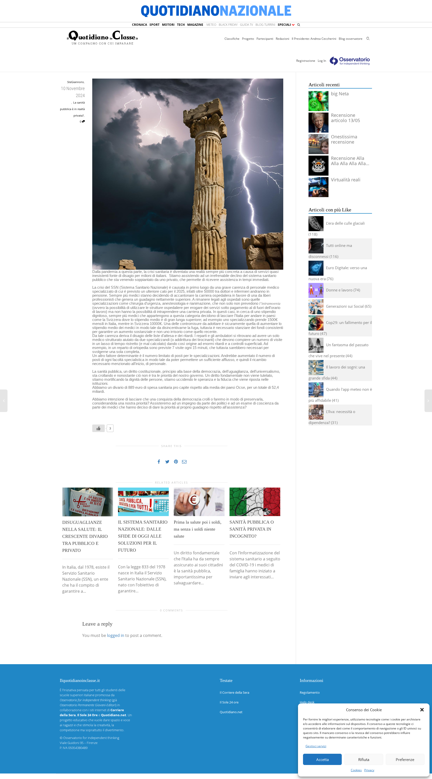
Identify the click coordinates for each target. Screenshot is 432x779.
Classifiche (232, 39)
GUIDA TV (246, 25)
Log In (322, 61)
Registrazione (305, 61)
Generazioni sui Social (345, 306)
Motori (168, 25)
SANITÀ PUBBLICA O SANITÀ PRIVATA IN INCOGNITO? (252, 529)
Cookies (356, 770)
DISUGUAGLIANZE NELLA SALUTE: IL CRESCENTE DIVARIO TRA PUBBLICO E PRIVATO (85, 536)
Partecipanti (264, 39)
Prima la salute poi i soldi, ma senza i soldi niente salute (198, 529)
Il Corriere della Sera (234, 692)
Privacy (369, 770)
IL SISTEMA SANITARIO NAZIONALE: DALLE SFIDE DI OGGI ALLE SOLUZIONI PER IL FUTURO (143, 536)
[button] (422, 709)
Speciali (285, 25)
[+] (87, 502)
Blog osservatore (350, 39)
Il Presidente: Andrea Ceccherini (314, 39)
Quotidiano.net (231, 712)
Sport (155, 25)
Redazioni (282, 39)
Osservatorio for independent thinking (91, 737)
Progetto (248, 39)
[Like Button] (98, 428)
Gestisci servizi (316, 746)
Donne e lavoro (339, 289)
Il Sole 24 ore (229, 702)
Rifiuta (363, 759)
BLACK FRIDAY (228, 25)
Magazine (195, 25)
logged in (115, 635)
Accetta (322, 759)
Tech (181, 25)
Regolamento (310, 692)
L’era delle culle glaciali (345, 223)
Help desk (307, 702)
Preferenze (405, 759)
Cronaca (139, 25)
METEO (211, 25)
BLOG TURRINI (265, 25)
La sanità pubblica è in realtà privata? (72, 109)
